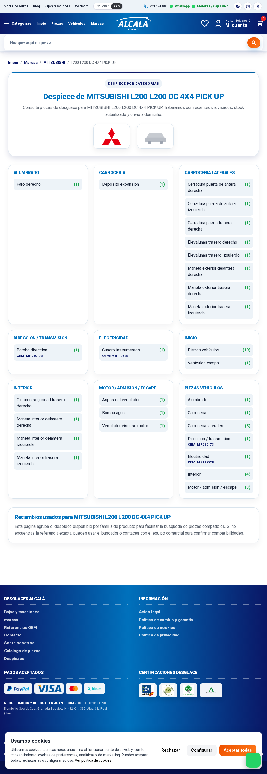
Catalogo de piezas (22, 650)
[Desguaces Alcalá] (133, 23)
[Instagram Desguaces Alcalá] (248, 6)
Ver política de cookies (93, 760)
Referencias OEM (20, 627)
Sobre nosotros (16, 6)
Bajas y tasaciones (21, 612)
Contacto (82, 6)
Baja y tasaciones (57, 6)
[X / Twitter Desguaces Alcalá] (257, 6)
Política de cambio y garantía (166, 619)
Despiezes (14, 658)
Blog (36, 6)
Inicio (41, 24)
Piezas (57, 24)
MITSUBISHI (54, 62)
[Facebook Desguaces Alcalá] (238, 6)
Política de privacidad (159, 635)
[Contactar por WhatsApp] (253, 760)
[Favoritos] (205, 23)
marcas (11, 619)
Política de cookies (157, 627)
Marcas (97, 24)
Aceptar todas (238, 750)
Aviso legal (149, 612)
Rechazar (170, 750)
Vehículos (77, 24)
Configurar (202, 750)
